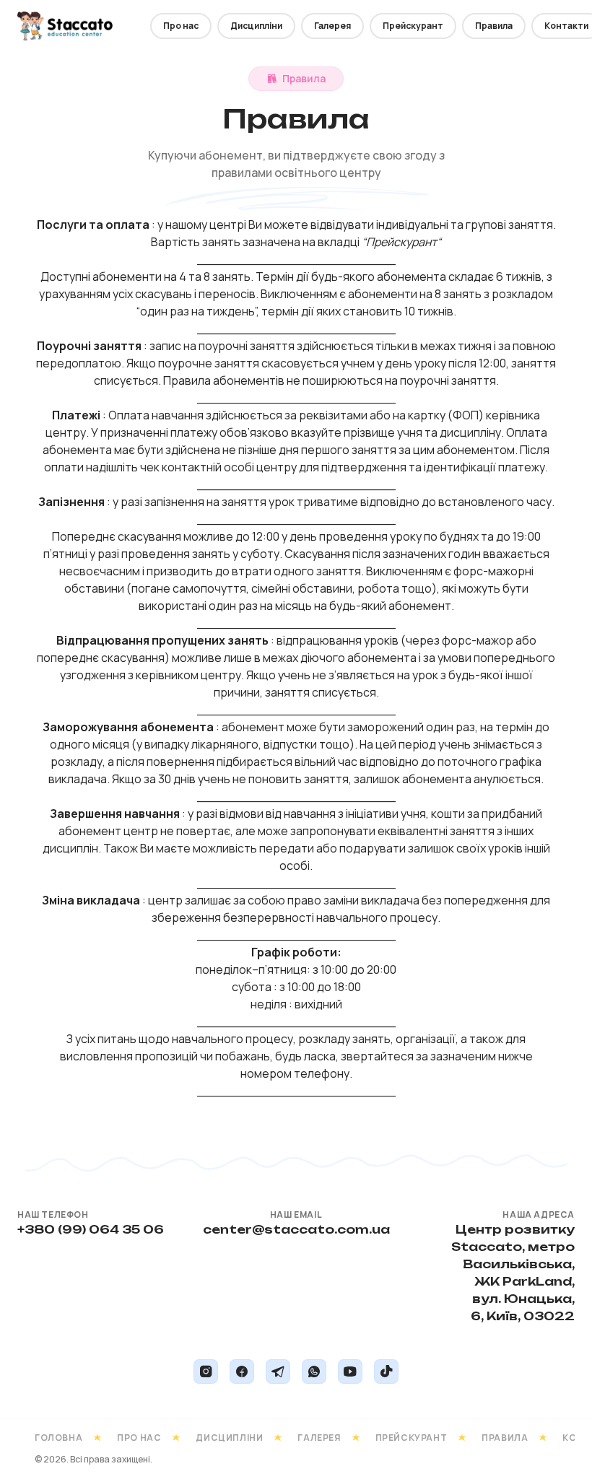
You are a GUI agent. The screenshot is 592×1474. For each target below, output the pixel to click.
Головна (58, 1437)
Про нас (181, 25)
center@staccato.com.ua (296, 1229)
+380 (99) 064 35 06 (90, 1229)
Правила (494, 25)
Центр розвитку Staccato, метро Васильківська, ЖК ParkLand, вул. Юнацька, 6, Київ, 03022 (513, 1272)
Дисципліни (256, 25)
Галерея (332, 25)
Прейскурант (413, 25)
